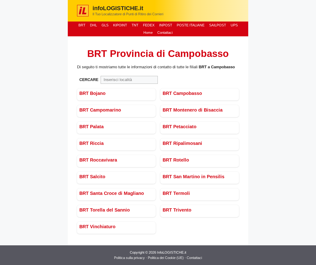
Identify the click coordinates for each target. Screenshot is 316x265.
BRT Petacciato (179, 126)
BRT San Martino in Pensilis (193, 176)
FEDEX (149, 25)
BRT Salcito (92, 176)
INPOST (165, 25)
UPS (234, 25)
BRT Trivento (177, 209)
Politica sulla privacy (129, 258)
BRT (81, 25)
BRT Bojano (92, 93)
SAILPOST (217, 25)
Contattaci (165, 32)
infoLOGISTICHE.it (118, 8)
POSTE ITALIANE (190, 25)
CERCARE (88, 80)
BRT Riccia (91, 143)
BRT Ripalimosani (182, 143)
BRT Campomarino (100, 109)
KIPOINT (120, 25)
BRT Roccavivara (98, 159)
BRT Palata (91, 126)
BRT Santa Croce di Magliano (111, 193)
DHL (93, 25)
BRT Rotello (176, 159)
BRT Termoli (176, 193)
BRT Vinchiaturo (97, 226)
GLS (105, 25)
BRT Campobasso (182, 93)
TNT (135, 25)
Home (148, 32)
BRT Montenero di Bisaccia (193, 109)
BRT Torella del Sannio (104, 209)
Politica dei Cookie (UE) (166, 258)
